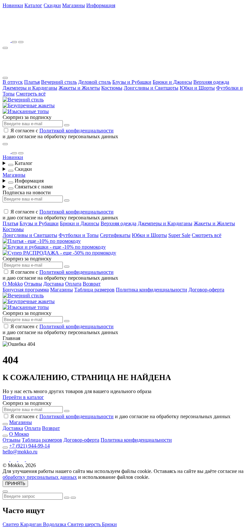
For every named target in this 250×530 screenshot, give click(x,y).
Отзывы (33, 284)
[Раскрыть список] (10, 165)
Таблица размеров (94, 289)
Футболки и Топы (79, 235)
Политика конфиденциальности (151, 289)
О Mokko (13, 284)
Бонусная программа (26, 289)
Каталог (33, 5)
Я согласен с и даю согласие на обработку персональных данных (60, 133)
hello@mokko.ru (20, 451)
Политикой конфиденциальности (76, 130)
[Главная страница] (38, 31)
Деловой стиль (94, 82)
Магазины (73, 5)
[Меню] (5, 48)
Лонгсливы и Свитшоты (151, 88)
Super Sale (179, 235)
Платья (32, 82)
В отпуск (13, 82)
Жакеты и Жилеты (79, 88)
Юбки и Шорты (197, 88)
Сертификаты (115, 235)
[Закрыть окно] (5, 144)
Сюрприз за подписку (27, 117)
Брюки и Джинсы (172, 82)
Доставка (53, 284)
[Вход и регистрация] (20, 42)
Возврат (92, 284)
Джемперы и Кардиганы (30, 88)
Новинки (13, 5)
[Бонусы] (7, 40)
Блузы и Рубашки (131, 82)
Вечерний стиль (59, 82)
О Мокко (19, 434)
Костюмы (111, 88)
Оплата (73, 284)
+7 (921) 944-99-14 (29, 446)
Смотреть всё (31, 93)
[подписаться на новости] (66, 411)
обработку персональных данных (40, 477)
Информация (100, 5)
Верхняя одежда (211, 82)
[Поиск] (14, 42)
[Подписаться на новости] (66, 125)
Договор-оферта (206, 289)
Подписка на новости (27, 192)
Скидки (52, 5)
